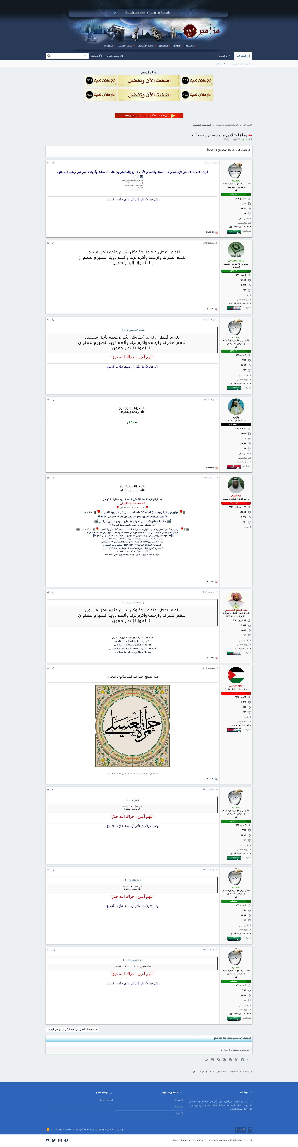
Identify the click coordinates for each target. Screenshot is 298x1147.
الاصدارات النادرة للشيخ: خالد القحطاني (132, 644)
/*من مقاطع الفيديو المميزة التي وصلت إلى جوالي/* (132, 525)
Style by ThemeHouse (183, 1141)
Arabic (239, 1130)
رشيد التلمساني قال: (134, 330)
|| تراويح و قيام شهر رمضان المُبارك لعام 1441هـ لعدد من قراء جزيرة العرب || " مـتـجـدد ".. (132, 529)
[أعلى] (52, 1130)
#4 (48, 400)
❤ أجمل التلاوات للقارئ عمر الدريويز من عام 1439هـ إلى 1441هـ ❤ (132, 517)
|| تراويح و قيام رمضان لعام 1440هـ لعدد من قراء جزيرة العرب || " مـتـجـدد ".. (132, 512)
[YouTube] (48, 1140)
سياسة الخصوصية (85, 1130)
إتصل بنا (179, 1114)
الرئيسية (179, 1100)
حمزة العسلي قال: (134, 960)
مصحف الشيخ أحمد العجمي (132, 508)
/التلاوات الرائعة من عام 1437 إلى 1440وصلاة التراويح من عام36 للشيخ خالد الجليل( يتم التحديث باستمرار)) (132, 533)
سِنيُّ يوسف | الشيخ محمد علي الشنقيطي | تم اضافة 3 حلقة (130, 539)
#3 (48, 320)
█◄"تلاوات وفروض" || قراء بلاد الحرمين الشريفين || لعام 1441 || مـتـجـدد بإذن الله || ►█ (132, 536)
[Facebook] (66, 1140)
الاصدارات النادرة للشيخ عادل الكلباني (132, 641)
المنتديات (178, 1107)
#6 (48, 592)
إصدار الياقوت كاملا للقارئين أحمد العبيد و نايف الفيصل (132, 499)
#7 (48, 668)
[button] (216, 56)
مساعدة (70, 1130)
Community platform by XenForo (223, 1141)
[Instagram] (60, 1140)
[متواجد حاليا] (235, 607)
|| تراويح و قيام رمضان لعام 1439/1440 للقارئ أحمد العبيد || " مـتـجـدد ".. (132, 548)
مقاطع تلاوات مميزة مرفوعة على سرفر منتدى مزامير (133, 521)
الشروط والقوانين (104, 1130)
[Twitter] (54, 1140)
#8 (48, 790)
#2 (48, 243)
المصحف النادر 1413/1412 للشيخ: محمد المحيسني (132, 648)
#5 (48, 478)
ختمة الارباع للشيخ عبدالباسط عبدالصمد (132, 652)
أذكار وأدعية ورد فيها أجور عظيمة (132, 552)
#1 (48, 163)
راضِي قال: (134, 800)
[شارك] (52, 163)
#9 (48, 870)
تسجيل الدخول (106, 1100)
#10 (48, 950)
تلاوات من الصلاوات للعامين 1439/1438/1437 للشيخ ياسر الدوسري (132, 545)
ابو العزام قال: (134, 880)
